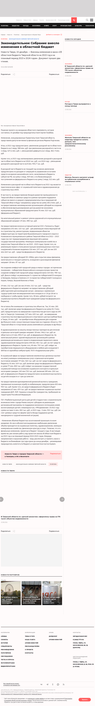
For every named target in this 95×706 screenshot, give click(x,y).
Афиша (35, 20)
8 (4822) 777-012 (74, 20)
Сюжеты (4, 639)
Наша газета (30, 639)
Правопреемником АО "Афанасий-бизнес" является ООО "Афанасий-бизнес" (21, 694)
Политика (53, 464)
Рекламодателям (63, 20)
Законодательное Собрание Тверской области (24, 39)
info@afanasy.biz (80, 636)
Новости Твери (7, 464)
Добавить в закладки (53, 34)
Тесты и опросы (7, 659)
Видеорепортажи (8, 666)
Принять (85, 700)
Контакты (29, 653)
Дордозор (53, 636)
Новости (19, 20)
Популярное (6, 653)
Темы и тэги (27, 20)
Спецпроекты (6, 646)
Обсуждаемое (7, 656)
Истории (4, 643)
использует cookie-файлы (36, 699)
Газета (42, 20)
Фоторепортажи (7, 663)
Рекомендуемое (7, 649)
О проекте (29, 649)
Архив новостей (51, 20)
